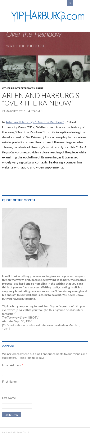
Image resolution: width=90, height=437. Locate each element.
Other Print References (18, 88)
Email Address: (12, 365)
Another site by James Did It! (15, 432)
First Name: (9, 381)
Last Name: (9, 398)
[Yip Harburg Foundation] (47, 16)
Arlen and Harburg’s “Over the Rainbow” (35, 122)
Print (39, 88)
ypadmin (36, 111)
